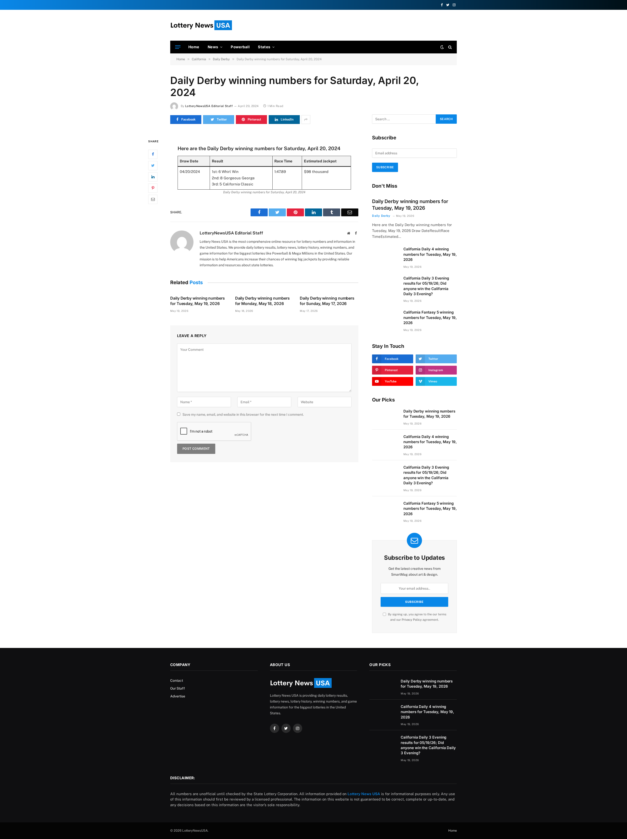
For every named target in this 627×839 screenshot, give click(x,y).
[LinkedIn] (152, 176)
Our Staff (177, 688)
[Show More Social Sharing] (305, 119)
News (213, 47)
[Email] (152, 199)
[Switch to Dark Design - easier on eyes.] (442, 47)
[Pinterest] (152, 188)
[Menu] (178, 47)
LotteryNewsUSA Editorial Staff (209, 106)
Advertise (177, 696)
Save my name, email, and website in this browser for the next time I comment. (243, 414)
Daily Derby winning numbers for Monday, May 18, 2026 (262, 301)
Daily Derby (381, 216)
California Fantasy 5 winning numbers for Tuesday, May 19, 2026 (430, 317)
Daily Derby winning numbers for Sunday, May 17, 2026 (327, 301)
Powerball (240, 47)
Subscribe (385, 167)
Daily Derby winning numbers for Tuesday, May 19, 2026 (197, 301)
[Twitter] (152, 165)
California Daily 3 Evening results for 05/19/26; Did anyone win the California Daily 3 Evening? (426, 286)
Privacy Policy (412, 619)
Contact (176, 680)
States (264, 47)
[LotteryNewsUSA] (201, 25)
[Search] (449, 47)
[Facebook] (152, 154)
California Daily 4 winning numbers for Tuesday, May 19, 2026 (430, 254)
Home (193, 47)
